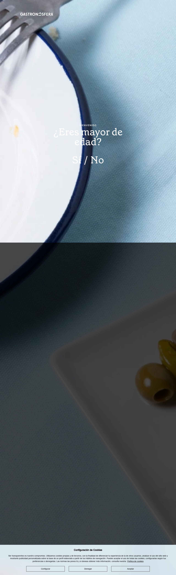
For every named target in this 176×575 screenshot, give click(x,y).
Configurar (45, 569)
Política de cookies (135, 561)
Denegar (88, 569)
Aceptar (130, 569)
